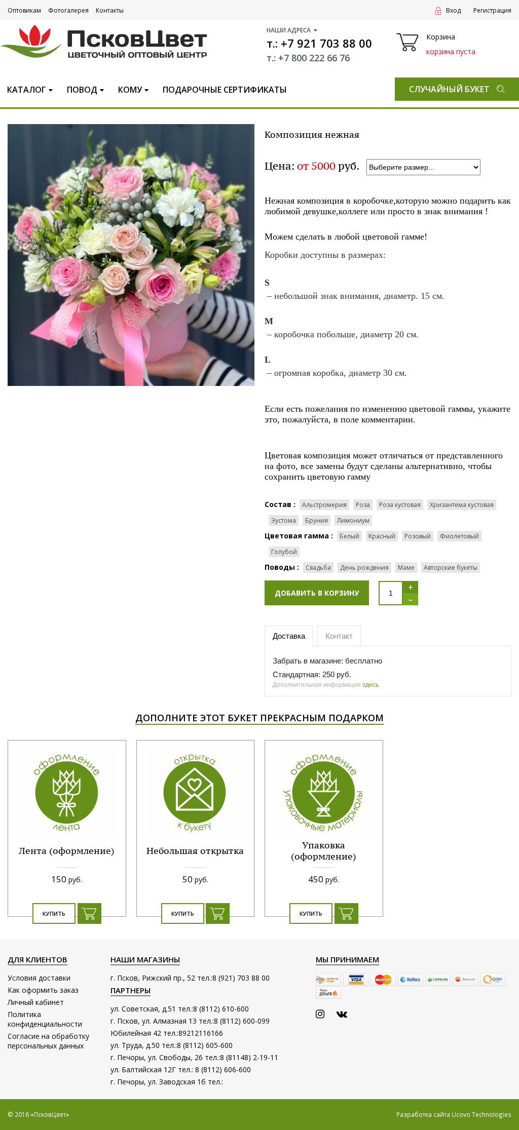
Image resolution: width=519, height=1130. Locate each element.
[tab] (290, 636)
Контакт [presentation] (339, 636)
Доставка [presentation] (289, 636)
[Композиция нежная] (131, 254)
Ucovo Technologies (481, 1114)
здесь (370, 684)
